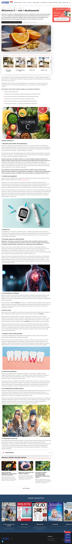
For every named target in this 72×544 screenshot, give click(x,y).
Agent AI (11, 2)
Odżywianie (29, 2)
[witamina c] (26, 123)
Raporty (64, 2)
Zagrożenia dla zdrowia (53, 2)
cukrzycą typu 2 (25, 179)
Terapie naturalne (36, 2)
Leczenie (24, 2)
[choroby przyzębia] (26, 358)
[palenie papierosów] (26, 421)
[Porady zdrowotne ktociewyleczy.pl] (2, 541)
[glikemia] (26, 213)
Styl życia (60, 2)
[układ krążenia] (26, 278)
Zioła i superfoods (44, 2)
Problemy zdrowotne (18, 2)
